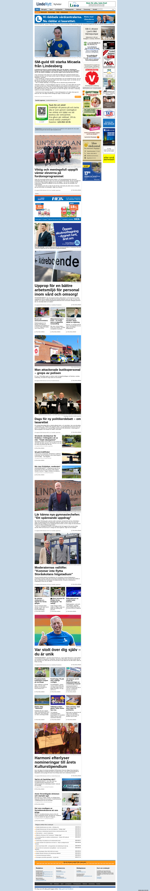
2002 (46, 863)
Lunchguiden (58, 9)
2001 (43, 863)
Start (37, 9)
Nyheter (37, 12)
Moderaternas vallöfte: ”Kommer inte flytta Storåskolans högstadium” (54, 571)
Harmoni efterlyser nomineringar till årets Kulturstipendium (55, 762)
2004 (51, 863)
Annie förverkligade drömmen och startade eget (47, 795)
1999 (38, 863)
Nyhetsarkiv (44, 12)
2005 (54, 863)
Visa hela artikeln (76, 190)
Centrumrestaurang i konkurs (43, 855)
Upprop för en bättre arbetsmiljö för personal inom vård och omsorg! (57, 289)
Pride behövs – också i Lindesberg (44, 833)
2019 (93, 863)
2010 (68, 863)
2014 (79, 863)
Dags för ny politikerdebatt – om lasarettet (58, 420)
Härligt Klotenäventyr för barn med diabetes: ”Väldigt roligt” (51, 829)
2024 (107, 863)
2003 (49, 863)
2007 (60, 863)
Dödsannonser (64, 12)
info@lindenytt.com (60, 871)
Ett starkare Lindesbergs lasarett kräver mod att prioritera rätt (51, 831)
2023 (104, 863)
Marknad (78, 9)
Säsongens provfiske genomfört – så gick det (47, 857)
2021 (99, 863)
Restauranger (51, 12)
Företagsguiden (69, 9)
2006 (57, 863)
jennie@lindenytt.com (47, 876)
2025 (110, 863)
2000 (40, 863)
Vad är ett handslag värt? (45, 779)
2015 (82, 863)
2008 (63, 863)
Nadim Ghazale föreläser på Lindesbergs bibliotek (48, 853)
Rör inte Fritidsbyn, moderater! (47, 466)
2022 (101, 863)
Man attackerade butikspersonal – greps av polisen (57, 371)
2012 (74, 863)
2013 (76, 863)
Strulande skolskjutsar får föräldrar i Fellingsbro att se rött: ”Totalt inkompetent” (46, 438)
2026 (112, 863)
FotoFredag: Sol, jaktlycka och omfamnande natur (48, 840)
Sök (113, 9)
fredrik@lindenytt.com (47, 871)
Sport (51, 9)
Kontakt (95, 9)
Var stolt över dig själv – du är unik (58, 651)
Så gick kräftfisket (42, 452)
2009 (65, 863)
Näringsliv (44, 9)
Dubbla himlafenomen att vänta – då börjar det (47, 827)
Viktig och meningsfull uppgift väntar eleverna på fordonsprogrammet (56, 173)
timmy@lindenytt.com (41, 880)
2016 (85, 863)
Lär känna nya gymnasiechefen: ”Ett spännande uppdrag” (57, 516)
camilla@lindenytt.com (51, 100)
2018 (90, 863)
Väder (57, 12)
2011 (71, 863)
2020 (96, 863)
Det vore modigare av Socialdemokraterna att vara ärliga (46, 810)
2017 (87, 863)
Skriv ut (78, 96)
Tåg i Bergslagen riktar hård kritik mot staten (47, 851)
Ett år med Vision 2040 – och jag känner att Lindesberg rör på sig (52, 846)
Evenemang (87, 9)
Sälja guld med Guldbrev (66, 889)
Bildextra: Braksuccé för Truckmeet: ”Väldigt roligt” (49, 835)
